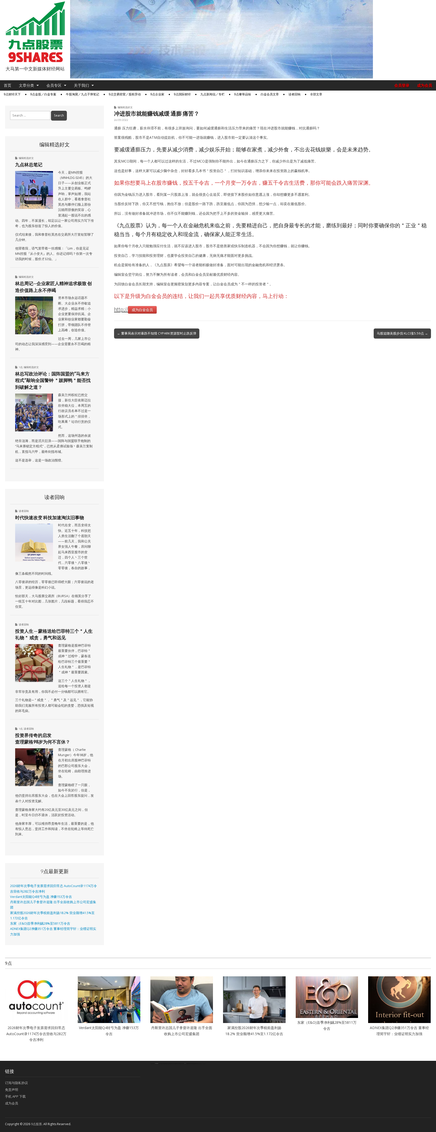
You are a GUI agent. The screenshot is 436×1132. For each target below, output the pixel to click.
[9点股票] (35, 32)
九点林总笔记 (28, 164)
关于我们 (81, 85)
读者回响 (294, 94)
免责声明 (11, 1089)
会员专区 (54, 85)
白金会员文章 (270, 94)
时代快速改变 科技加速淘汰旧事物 (49, 517)
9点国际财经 (182, 94)
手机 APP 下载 (15, 1096)
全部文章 (316, 94)
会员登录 (402, 85)
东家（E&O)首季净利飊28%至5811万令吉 (40, 923)
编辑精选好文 (125, 107)
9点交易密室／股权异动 (125, 94)
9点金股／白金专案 (43, 94)
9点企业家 (157, 94)
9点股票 (36, 1124)
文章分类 (26, 85)
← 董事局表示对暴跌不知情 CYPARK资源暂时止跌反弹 (156, 333)
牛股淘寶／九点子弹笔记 (82, 94)
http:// (121, 309)
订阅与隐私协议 (16, 1083)
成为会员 (424, 85)
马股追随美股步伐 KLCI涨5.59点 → (402, 333)
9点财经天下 (12, 94)
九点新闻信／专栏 (212, 94)
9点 (21, 367)
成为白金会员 (142, 310)
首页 (7, 85)
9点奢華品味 (242, 94)
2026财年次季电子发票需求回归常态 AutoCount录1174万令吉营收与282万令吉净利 (36, 1033)
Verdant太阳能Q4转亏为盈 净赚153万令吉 (41, 897)
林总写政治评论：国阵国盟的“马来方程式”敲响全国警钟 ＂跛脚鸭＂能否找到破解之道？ (53, 380)
